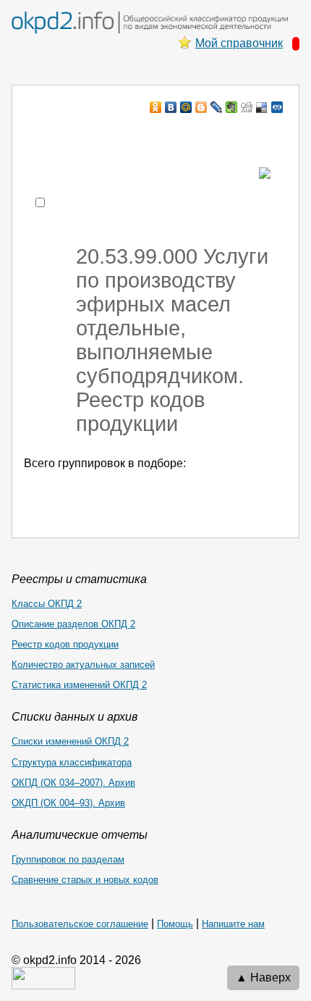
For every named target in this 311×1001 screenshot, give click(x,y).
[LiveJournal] (216, 107)
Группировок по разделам (68, 859)
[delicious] (262, 107)
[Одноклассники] (155, 107)
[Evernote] (231, 107)
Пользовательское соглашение (80, 923)
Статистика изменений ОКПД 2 (79, 684)
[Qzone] (277, 107)
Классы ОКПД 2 (47, 603)
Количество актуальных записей (83, 664)
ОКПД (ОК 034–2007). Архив (73, 782)
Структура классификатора (72, 762)
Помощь (175, 923)
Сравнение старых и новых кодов (85, 879)
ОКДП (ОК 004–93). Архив (68, 802)
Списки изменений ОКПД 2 (70, 741)
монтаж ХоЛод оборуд (156, 135)
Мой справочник (239, 43)
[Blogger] (201, 107)
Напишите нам (233, 923)
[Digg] (247, 107)
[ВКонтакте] (171, 107)
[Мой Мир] (186, 107)
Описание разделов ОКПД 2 (73, 624)
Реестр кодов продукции (65, 644)
